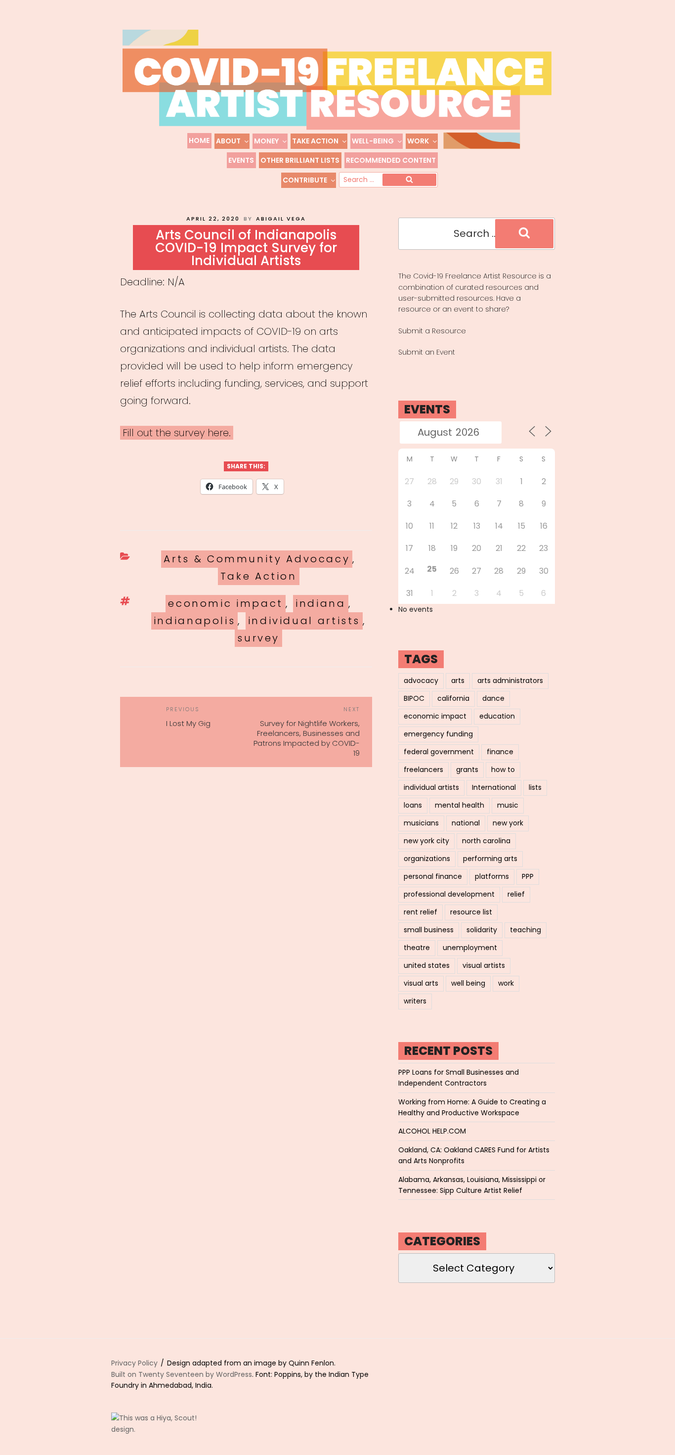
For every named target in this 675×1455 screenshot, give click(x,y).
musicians (421, 823)
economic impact (225, 603)
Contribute (305, 180)
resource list (471, 912)
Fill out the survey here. (177, 433)
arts (457, 680)
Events (241, 160)
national (466, 823)
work (506, 983)
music (507, 805)
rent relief (420, 912)
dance (493, 698)
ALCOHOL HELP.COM (432, 1131)
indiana (320, 603)
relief (516, 894)
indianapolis (195, 621)
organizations (427, 859)
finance (500, 752)
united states (427, 965)
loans (413, 805)
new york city (426, 841)
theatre (417, 948)
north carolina (486, 841)
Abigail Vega (281, 219)
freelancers (423, 769)
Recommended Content (391, 160)
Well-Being (373, 141)
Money (266, 141)
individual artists (304, 621)
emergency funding (438, 734)
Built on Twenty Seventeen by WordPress (181, 1374)
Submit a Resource (432, 331)
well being (468, 983)
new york (508, 823)
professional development (449, 894)
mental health (459, 805)
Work (418, 141)
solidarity (481, 930)
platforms (492, 876)
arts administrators (510, 680)
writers (415, 1001)
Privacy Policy (134, 1363)
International (494, 787)
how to (503, 769)
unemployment (470, 948)
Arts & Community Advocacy (257, 559)
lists (535, 787)
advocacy (421, 680)
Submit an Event (426, 352)
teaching (525, 930)
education (497, 716)
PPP (528, 876)
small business (429, 930)
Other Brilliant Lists (299, 160)
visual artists (484, 965)
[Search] (409, 180)
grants (467, 769)
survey (258, 638)
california (453, 698)
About (228, 141)
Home (199, 140)
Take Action (315, 141)
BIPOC (414, 698)
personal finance (433, 876)
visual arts (421, 983)
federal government (439, 752)
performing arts (490, 859)
